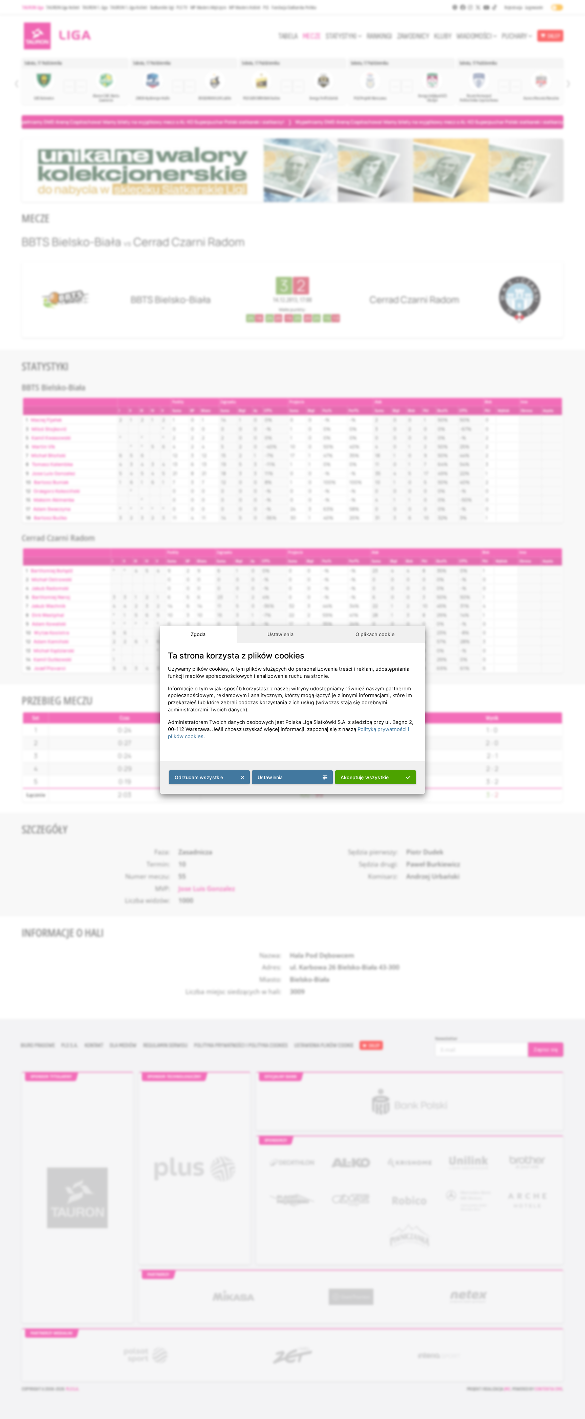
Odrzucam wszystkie (199, 777)
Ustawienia (280, 634)
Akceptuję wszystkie (365, 777)
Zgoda (198, 634)
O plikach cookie (374, 634)
